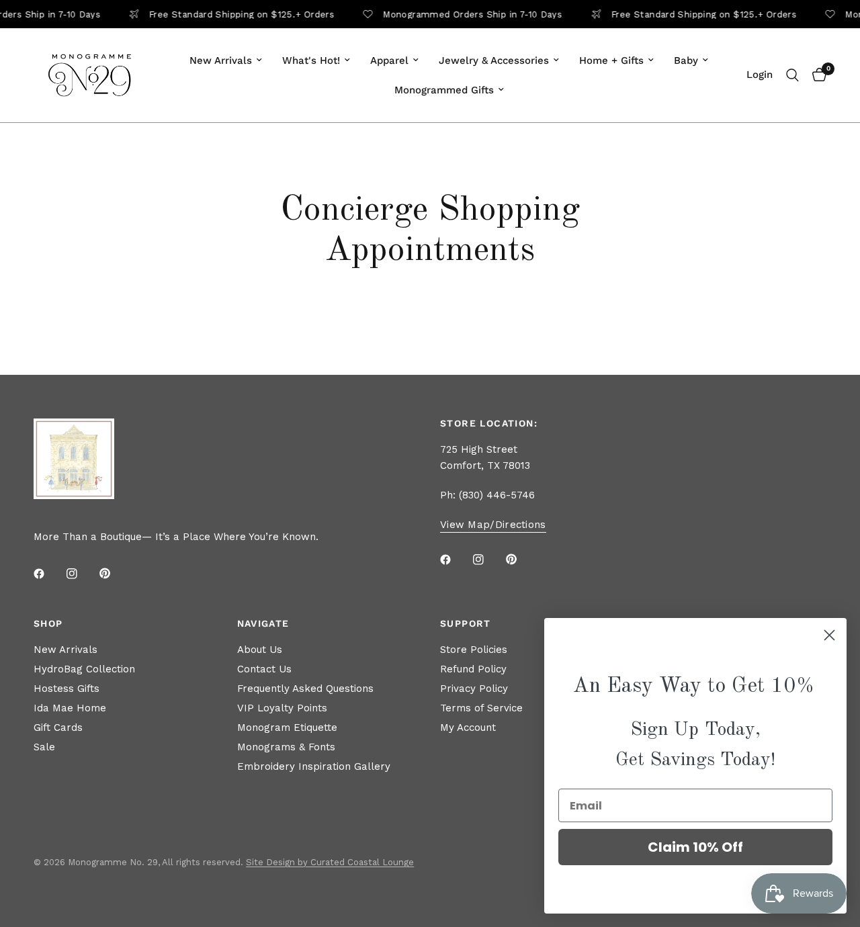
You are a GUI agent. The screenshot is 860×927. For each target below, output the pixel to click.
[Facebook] (48, 573)
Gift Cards (58, 727)
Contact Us (264, 669)
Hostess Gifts (66, 688)
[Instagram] (81, 573)
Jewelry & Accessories (494, 60)
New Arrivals (220, 60)
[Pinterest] (114, 573)
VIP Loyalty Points (282, 708)
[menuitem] (225, 60)
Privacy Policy (474, 688)
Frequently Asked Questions (305, 688)
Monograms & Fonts (286, 747)
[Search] (792, 75)
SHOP (48, 623)
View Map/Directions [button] (493, 525)
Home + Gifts (611, 60)
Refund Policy (473, 669)
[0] (816, 75)
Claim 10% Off (695, 847)
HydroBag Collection (84, 669)
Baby (686, 60)
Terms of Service (481, 708)
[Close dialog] (829, 635)
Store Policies (473, 650)
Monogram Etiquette (287, 727)
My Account (468, 727)
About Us (259, 650)
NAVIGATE (263, 623)
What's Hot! (311, 60)
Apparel (389, 60)
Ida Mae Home (70, 708)
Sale (44, 747)
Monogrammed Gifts (444, 90)
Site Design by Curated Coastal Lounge (330, 862)
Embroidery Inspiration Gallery (313, 766)
